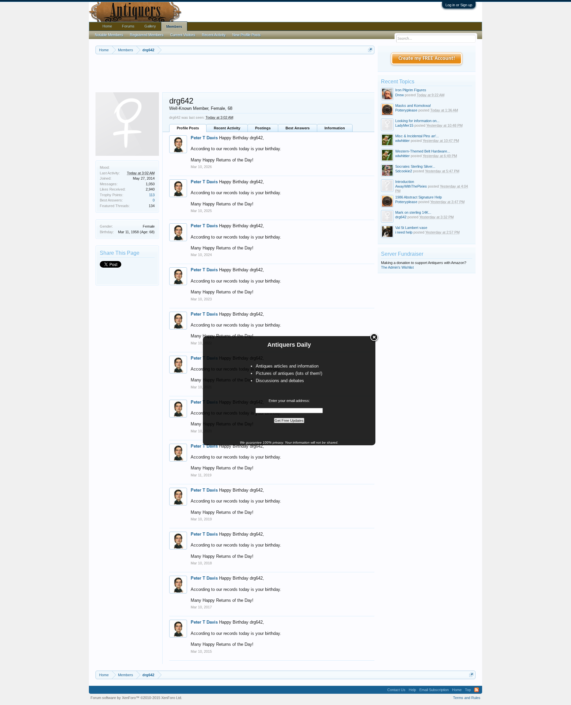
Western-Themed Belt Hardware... (422, 151)
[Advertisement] (235, 72)
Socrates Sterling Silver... (415, 166)
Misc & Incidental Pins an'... (417, 136)
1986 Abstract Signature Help (418, 197)
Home (107, 26)
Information (334, 128)
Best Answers (298, 128)
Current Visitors (182, 35)
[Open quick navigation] (370, 50)
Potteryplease (406, 110)
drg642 (400, 217)
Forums (128, 26)
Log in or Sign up (458, 5)
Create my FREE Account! (427, 58)
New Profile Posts (246, 35)
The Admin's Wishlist (397, 267)
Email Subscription (434, 690)
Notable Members (109, 35)
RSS (476, 689)
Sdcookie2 (403, 171)
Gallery (150, 26)
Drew (399, 95)
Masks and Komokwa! (413, 106)
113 (152, 195)
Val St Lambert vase (411, 228)
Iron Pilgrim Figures (410, 90)
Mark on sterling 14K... (413, 212)
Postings (263, 128)
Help (412, 690)
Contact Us (396, 690)
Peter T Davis (204, 137)
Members (174, 26)
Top (468, 690)
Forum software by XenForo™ (136, 698)
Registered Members (147, 35)
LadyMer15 (404, 125)
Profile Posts (188, 128)
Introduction (404, 182)
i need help (403, 232)
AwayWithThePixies (411, 186)
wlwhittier (402, 141)
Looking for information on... (417, 121)
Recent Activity (227, 128)
